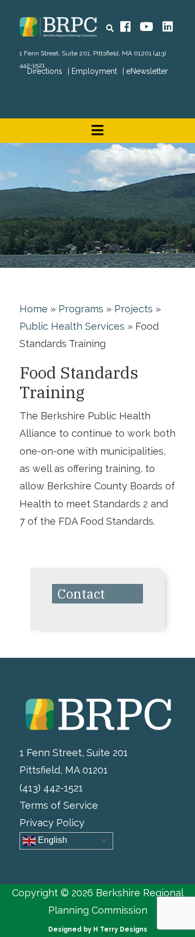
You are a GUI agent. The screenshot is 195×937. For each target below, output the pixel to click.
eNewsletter (147, 71)
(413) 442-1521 (51, 788)
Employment (94, 71)
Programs (80, 309)
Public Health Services (72, 326)
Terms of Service (59, 805)
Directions (44, 71)
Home (34, 309)
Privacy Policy (52, 822)
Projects (133, 309)
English (51, 840)
